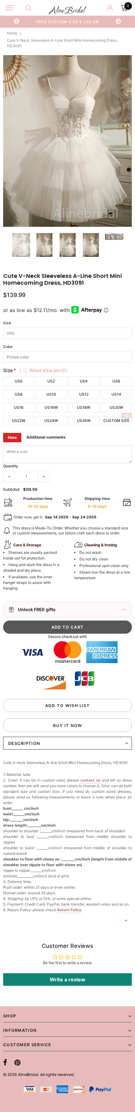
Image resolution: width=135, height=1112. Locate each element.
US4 (84, 381)
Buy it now (67, 725)
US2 (51, 381)
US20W (116, 407)
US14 (116, 394)
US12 (84, 394)
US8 (19, 394)
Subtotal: (11, 489)
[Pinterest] (17, 1062)
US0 (19, 381)
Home (12, 33)
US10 (51, 394)
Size (7, 322)
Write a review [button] (67, 979)
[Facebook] (5, 1062)
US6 (116, 381)
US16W (51, 407)
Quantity (10, 466)
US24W (51, 420)
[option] (67, 22)
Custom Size (116, 420)
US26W (84, 420)
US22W (18, 420)
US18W (83, 407)
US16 (19, 407)
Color (8, 346)
